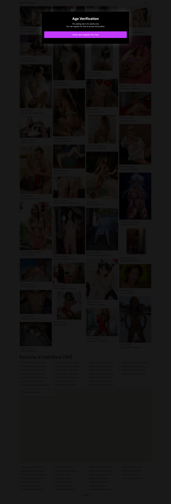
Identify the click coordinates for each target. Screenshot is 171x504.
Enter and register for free (85, 34)
